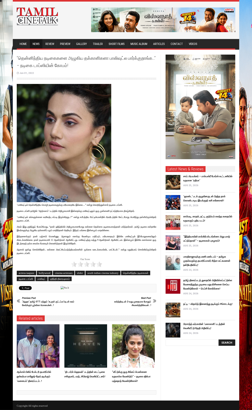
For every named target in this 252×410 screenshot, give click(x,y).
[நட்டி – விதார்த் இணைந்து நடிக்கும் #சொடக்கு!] (173, 310)
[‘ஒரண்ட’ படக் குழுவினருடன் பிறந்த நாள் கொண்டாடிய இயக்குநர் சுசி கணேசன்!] (173, 202)
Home (23, 44)
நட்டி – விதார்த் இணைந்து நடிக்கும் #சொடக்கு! (208, 303)
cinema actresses (63, 272)
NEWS (36, 44)
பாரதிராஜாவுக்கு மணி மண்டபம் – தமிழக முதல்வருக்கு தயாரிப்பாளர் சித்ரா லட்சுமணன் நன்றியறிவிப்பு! (206, 260)
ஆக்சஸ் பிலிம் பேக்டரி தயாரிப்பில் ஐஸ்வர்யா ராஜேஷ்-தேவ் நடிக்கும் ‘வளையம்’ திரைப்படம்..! (34, 376)
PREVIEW (65, 44)
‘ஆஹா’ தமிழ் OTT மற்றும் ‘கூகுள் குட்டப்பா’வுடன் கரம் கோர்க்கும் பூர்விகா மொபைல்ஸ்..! (48, 302)
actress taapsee (26, 272)
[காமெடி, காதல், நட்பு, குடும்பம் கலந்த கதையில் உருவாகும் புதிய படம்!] (173, 222)
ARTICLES (159, 44)
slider (80, 272)
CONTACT (177, 44)
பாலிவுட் (41, 278)
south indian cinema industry (103, 272)
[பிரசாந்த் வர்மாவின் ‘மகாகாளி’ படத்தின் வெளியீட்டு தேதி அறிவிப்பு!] (173, 330)
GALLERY (81, 44)
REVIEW (49, 44)
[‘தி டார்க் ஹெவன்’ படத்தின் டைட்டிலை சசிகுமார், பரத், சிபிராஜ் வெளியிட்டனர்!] (86, 346)
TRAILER (98, 44)
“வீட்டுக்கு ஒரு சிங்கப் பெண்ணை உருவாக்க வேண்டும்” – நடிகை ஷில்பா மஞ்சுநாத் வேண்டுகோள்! (131, 376)
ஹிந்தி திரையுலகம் (60, 278)
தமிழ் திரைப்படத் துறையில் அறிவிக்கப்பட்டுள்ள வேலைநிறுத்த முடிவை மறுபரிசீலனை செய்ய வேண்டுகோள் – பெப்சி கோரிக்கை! (207, 284)
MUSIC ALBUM (139, 44)
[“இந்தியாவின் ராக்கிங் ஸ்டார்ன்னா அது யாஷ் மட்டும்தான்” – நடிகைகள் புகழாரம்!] (173, 242)
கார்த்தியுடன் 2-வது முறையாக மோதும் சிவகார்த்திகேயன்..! (132, 302)
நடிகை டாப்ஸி (26, 278)
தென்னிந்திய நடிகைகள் (135, 272)
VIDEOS (193, 44)
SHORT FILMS (117, 44)
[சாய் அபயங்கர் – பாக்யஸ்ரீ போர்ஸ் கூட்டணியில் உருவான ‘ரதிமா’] (173, 182)
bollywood (44, 272)
